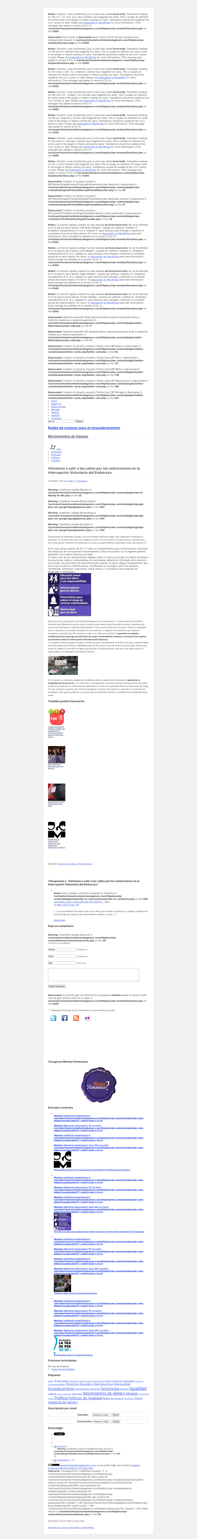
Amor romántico (114, 1381)
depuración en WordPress (116, 233)
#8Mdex (51, 1381)
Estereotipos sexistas (87, 1389)
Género (124, 1389)
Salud (138, 1398)
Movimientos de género (104, 1393)
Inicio (54, 400)
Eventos (55, 460)
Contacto (56, 418)
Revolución (129, 1398)
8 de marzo (62, 1381)
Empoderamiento (61, 1389)
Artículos (56, 454)
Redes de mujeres (113, 1398)
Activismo (56, 451)
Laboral (52, 1393)
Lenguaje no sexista (64, 1394)
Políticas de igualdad (85, 1398)
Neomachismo (144, 1394)
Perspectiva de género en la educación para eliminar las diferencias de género (99, 1142)
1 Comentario (81, 481)
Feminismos (110, 1389)
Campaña (128, 1381)
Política (61, 1398)
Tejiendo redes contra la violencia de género (99, 1266)
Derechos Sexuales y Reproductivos (75, 864)
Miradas (55, 409)
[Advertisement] (82, 872)
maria (70, 481)
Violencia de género (63, 1402)
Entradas (61, 1446)
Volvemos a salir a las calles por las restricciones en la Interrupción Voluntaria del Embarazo (99, 1204)
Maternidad (77, 1394)
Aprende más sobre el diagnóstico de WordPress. (71, 1527)
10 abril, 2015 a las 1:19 (66, 904)
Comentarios (63, 1460)
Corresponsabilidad (57, 1384)
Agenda (55, 415)
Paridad (51, 1399)
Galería (55, 412)
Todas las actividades (63, 1369)
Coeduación (139, 1381)
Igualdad (138, 1388)
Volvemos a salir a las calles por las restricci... (79, 901)
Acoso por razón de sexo (80, 1381)
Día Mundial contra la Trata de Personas (99, 1328)
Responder (59, 920)
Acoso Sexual (99, 1381)
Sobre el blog (58, 406)
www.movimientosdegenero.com (78, 1465)
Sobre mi (56, 403)
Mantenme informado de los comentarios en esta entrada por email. (83, 1010)
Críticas (55, 457)
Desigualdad (122, 1384)
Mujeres (132, 1393)
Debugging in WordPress (96, 22)
